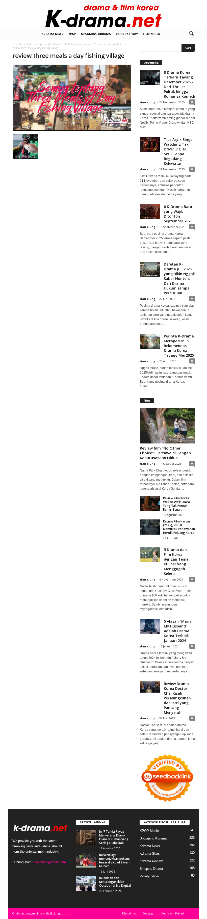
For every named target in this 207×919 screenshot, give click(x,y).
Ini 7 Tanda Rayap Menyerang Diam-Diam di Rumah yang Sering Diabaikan (113, 837)
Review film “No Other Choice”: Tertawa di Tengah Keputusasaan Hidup (165, 452)
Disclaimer (129, 913)
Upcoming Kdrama (96, 34)
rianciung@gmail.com (50, 862)
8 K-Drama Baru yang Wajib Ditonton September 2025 (178, 213)
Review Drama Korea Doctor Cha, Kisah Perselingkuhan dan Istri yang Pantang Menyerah (177, 698)
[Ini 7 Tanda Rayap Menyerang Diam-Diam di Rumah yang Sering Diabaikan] (86, 837)
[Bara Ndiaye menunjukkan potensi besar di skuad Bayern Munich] (86, 860)
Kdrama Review (151, 861)
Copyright (149, 913)
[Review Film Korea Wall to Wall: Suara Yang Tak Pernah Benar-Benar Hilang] (150, 503)
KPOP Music (149, 831)
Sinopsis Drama (151, 869)
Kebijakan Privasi (172, 913)
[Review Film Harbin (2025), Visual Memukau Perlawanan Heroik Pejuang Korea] (150, 527)
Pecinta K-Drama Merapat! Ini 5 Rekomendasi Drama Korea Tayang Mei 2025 (179, 346)
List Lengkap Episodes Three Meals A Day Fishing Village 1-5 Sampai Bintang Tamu (75, 44)
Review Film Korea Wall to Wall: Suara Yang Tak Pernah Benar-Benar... (176, 504)
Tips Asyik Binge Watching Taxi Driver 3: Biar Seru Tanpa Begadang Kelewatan (178, 151)
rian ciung (147, 102)
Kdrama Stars (150, 853)
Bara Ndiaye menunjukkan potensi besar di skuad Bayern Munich (115, 860)
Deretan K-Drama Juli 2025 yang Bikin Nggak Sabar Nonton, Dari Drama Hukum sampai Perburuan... (179, 278)
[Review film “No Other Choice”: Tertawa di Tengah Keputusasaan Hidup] (167, 425)
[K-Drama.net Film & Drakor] (103, 14)
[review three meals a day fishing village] (72, 98)
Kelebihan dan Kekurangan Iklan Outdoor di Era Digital (115, 882)
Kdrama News (52, 34)
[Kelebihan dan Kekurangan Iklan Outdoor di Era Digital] (86, 883)
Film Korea (151, 34)
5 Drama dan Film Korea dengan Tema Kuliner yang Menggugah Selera (176, 561)
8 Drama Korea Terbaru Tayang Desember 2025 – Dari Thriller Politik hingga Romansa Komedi (179, 84)
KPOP (72, 34)
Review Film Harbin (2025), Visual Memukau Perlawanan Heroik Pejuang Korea (179, 527)
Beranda (17, 44)
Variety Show (127, 34)
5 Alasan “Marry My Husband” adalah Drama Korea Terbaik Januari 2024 (178, 631)
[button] (191, 33)
